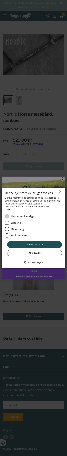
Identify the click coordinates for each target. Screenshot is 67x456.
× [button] (60, 191)
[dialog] (33, 228)
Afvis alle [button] (34, 253)
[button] (33, 262)
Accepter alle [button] (34, 244)
